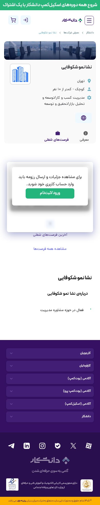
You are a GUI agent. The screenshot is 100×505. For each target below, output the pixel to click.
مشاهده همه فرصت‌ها (50, 249)
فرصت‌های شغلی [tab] (56, 140)
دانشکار (90, 33)
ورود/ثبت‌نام (50, 193)
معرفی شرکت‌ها (71, 33)
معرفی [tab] (84, 140)
